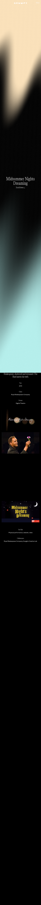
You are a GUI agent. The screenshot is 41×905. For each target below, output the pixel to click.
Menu (37, 3)
